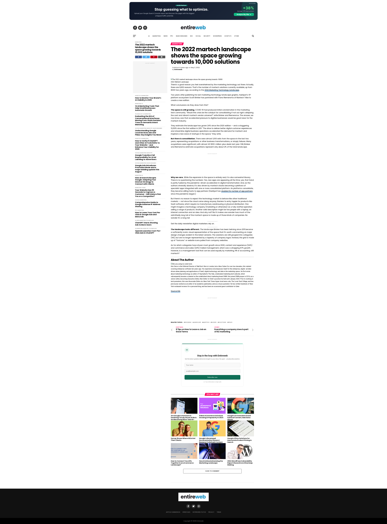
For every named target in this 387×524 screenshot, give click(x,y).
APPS (137, 220)
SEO (191, 36)
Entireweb (178, 69)
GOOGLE (137, 128)
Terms (219, 512)
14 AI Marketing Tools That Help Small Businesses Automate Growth (147, 108)
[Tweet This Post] (146, 57)
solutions (222, 322)
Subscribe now (212, 377)
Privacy (211, 512)
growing (187, 322)
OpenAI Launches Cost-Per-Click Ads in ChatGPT (148, 232)
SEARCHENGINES (181, 36)
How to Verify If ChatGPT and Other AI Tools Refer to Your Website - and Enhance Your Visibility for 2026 (147, 145)
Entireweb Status (199, 512)
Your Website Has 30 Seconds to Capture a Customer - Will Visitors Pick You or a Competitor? (148, 193)
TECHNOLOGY (139, 114)
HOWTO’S (227, 36)
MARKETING (156, 36)
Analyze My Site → (244, 14)
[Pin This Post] (153, 57)
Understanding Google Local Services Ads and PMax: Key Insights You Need (148, 133)
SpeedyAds (186, 512)
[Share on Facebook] (138, 57)
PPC (171, 36)
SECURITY (207, 36)
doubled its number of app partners (237, 191)
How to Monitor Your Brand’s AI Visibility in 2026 (148, 99)
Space (230, 322)
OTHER (236, 36)
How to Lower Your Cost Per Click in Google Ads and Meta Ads (147, 215)
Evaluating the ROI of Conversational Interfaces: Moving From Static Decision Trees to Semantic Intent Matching (148, 120)
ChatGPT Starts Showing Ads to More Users (146, 224)
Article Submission (173, 512)
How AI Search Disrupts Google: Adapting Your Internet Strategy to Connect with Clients (145, 181)
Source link (175, 291)
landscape (197, 322)
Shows (213, 322)
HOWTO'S (137, 95)
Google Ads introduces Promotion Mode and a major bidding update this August (147, 168)
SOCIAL (198, 36)
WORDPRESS (217, 36)
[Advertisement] (150, 78)
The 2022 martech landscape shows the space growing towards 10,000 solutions (148, 48)
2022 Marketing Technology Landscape (222, 90)
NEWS (165, 36)
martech (206, 322)
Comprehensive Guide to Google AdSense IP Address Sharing (147, 204)
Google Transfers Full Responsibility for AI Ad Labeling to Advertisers (145, 157)
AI (149, 36)
